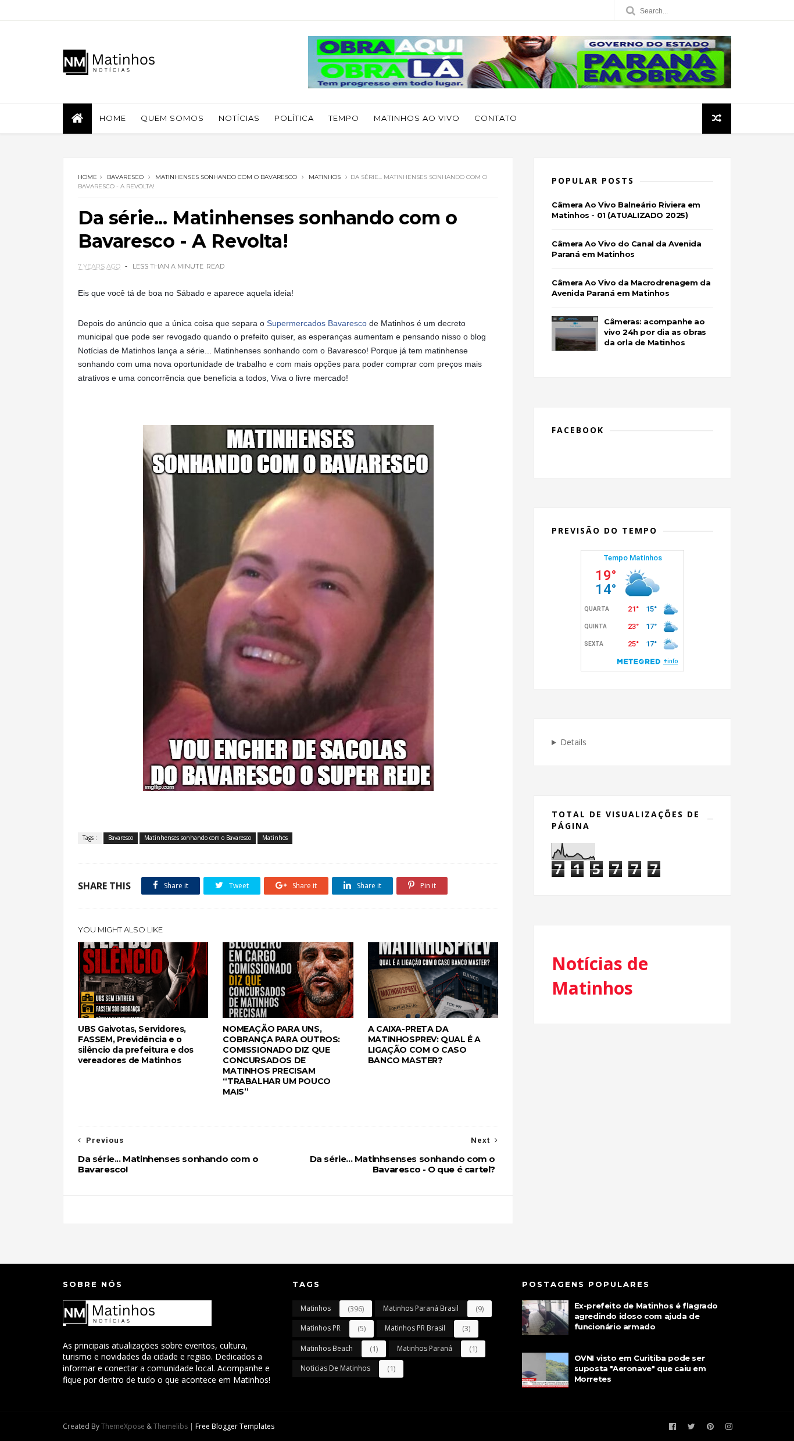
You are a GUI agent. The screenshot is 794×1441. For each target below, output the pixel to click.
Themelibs (170, 1426)
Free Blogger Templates (234, 1426)
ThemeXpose (123, 1426)
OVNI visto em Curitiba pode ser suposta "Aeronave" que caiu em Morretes (640, 1368)
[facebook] (672, 1427)
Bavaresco (125, 177)
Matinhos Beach (327, 1348)
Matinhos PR (321, 1328)
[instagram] (728, 1427)
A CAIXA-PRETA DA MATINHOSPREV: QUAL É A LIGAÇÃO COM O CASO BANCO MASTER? (424, 1044)
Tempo (343, 118)
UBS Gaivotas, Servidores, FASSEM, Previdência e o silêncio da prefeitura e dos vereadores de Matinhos (136, 1044)
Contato (495, 118)
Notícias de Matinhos (600, 976)
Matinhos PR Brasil (415, 1328)
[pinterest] (710, 1427)
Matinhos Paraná (424, 1348)
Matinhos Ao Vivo (417, 118)
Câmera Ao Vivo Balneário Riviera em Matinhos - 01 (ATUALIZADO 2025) (626, 210)
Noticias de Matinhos (335, 1368)
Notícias (239, 118)
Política (294, 118)
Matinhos (325, 177)
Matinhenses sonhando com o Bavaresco (226, 177)
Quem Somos (172, 118)
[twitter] (691, 1427)
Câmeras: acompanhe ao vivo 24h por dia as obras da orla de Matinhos (655, 332)
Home (112, 118)
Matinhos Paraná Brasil (421, 1308)
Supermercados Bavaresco (317, 323)
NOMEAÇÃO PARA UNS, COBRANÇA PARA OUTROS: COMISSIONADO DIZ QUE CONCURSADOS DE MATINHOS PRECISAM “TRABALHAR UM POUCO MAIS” (281, 1060)
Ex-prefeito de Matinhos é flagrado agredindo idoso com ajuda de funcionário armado (646, 1316)
